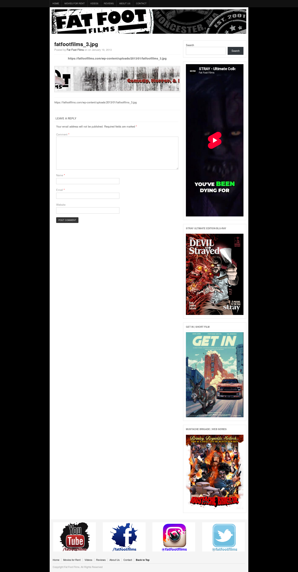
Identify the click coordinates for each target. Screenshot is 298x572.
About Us (124, 3)
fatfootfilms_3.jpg (76, 44)
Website (60, 205)
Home (56, 3)
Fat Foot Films (149, 21)
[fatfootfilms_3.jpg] (117, 90)
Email (60, 190)
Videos (94, 3)
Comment (62, 134)
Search (190, 45)
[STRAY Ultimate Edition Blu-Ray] (214, 314)
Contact (141, 3)
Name (60, 175)
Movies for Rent (74, 3)
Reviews (109, 3)
